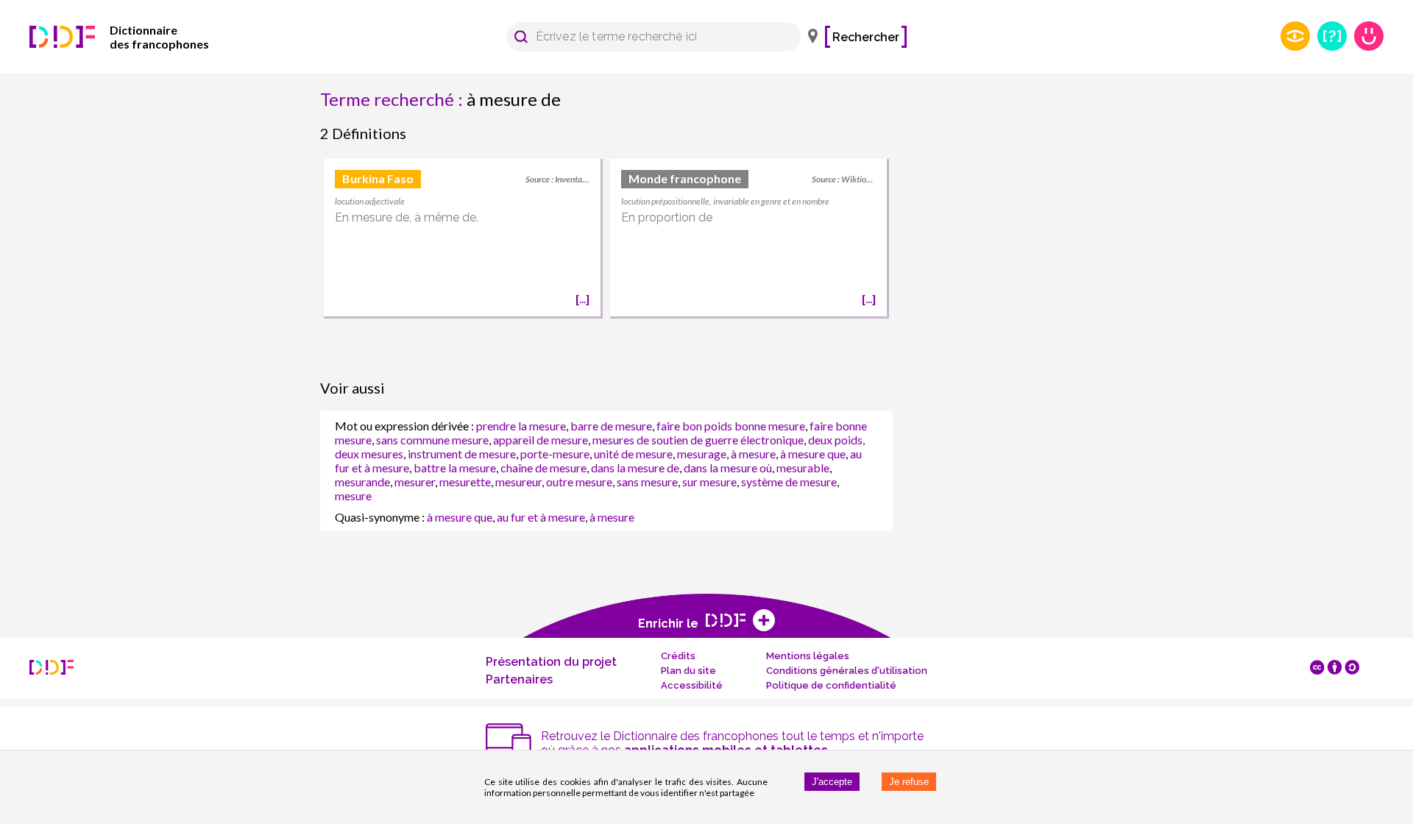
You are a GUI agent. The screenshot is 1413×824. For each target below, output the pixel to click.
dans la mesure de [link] (635, 468)
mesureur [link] (518, 482)
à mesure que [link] (813, 454)
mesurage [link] (701, 454)
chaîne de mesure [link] (543, 468)
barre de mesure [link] (611, 426)
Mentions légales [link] (807, 655)
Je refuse (909, 781)
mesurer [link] (414, 482)
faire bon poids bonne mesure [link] (730, 426)
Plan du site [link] (688, 670)
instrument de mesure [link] (462, 454)
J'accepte (832, 781)
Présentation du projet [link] (551, 662)
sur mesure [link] (709, 482)
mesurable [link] (802, 468)
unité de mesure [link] (633, 454)
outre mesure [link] (579, 482)
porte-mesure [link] (554, 454)
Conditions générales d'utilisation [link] (846, 670)
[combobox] (646, 37)
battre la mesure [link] (455, 468)
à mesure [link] (753, 454)
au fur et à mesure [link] (541, 517)
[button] (521, 37)
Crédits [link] (678, 655)
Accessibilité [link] (692, 685)
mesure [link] (353, 495)
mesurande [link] (362, 482)
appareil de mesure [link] (540, 440)
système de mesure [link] (789, 482)
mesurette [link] (465, 482)
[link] (139, 37)
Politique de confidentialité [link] (831, 685)
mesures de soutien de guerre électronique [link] (698, 440)
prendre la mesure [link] (521, 426)
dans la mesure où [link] (728, 468)
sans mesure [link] (647, 482)
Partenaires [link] (519, 679)
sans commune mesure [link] (432, 440)
